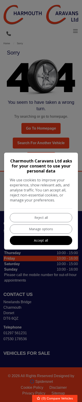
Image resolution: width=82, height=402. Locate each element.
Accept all (41, 240)
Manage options (41, 229)
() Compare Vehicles (57, 398)
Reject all (41, 217)
